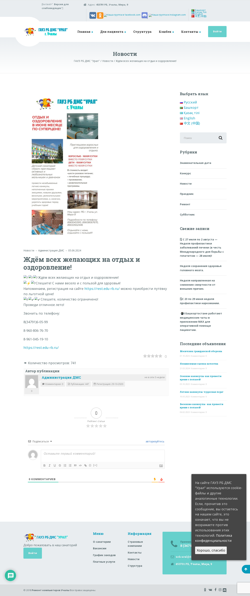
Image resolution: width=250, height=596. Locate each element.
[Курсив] (49, 465)
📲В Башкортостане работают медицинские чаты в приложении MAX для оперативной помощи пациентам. (201, 322)
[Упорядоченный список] (65, 465)
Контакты (189, 32)
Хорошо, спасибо (211, 550)
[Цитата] (75, 465)
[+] (95, 465)
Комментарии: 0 (199, 355)
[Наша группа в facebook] (122, 15)
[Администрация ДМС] (31, 381)
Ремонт (185, 204)
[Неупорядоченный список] (70, 465)
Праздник (187, 194)
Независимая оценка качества (199, 363)
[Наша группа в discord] (144, 15)
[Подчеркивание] (54, 465)
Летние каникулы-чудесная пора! (201, 391)
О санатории (102, 541)
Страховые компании (135, 543)
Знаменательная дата (195, 163)
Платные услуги (104, 561)
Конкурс (185, 173)
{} (90, 465)
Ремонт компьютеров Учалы (50, 590)
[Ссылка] (85, 465)
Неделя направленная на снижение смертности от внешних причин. (197, 284)
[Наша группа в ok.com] (100, 15)
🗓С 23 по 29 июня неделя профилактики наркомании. (200, 301)
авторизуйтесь (154, 441)
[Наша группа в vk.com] (92, 15)
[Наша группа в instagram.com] (167, 15)
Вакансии (99, 548)
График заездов (104, 555)
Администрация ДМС (61, 377)
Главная (83, 32)
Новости (28, 250)
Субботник (187, 214)
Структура (142, 32)
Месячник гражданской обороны (201, 351)
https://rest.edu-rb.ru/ (102, 288)
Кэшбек (165, 32)
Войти (217, 31)
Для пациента (111, 32)
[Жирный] (44, 465)
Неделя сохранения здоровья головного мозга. (200, 268)
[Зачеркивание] (59, 465)
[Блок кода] (80, 465)
